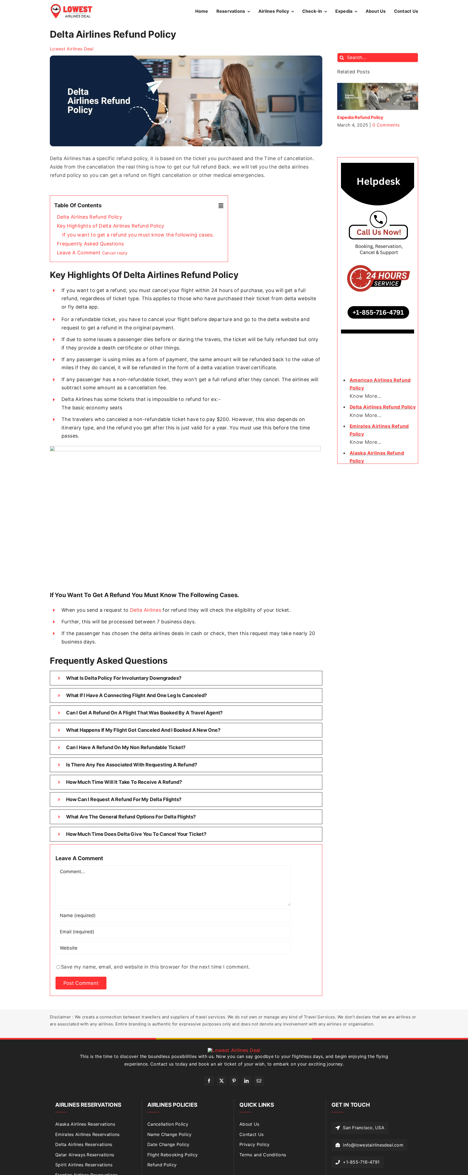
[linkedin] (246, 1081)
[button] (341, 105)
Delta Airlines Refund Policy (89, 217)
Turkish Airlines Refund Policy (368, 117)
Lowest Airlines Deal (71, 48)
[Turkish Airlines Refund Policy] (377, 86)
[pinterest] (234, 1081)
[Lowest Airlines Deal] (71, 6)
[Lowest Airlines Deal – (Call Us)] (377, 165)
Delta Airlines (145, 610)
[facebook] (209, 1081)
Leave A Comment (92, 252)
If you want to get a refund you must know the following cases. (138, 235)
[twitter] (221, 1081)
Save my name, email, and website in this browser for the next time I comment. (155, 967)
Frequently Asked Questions (90, 244)
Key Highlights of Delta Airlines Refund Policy (110, 226)
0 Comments (399, 125)
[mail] (259, 1081)
